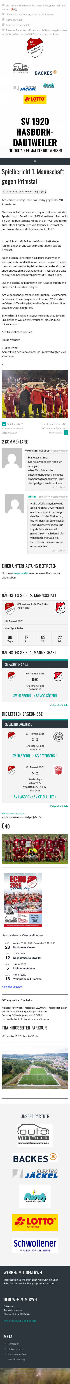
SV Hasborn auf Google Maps (20, 1320)
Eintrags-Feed (16, 1348)
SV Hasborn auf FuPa (13, 813)
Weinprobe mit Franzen (27, 979)
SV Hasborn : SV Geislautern (35, 796)
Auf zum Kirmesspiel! (18, 24)
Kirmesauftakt (14, 19)
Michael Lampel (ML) (35, 191)
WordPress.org (16, 1359)
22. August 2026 (35, 767)
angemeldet (21, 573)
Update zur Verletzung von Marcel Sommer (30, 14)
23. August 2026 (35, 733)
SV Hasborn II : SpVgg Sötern (33, 603)
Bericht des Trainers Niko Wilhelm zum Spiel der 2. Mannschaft (54, 428)
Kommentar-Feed (17, 1354)
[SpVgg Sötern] (60, 608)
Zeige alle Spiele (59, 705)
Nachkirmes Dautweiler (27, 958)
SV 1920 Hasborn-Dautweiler (35, 132)
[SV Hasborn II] (10, 609)
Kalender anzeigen (12, 986)
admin (31, 496)
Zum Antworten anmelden (53, 450)
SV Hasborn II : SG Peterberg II (35, 755)
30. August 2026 (35, 673)
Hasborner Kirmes (24, 947)
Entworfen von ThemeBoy (15, 1373)
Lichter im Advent (24, 968)
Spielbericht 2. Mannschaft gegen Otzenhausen (12, 428)
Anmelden (13, 1343)
